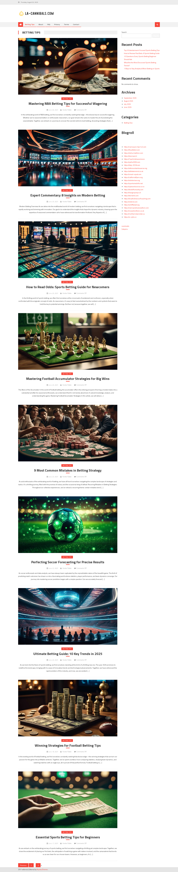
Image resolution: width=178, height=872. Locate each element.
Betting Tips (29, 24)
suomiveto (125, 226)
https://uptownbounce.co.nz (134, 186)
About (41, 24)
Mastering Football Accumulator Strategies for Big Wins (67, 378)
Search (124, 32)
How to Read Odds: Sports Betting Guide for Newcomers (67, 287)
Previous (23, 865)
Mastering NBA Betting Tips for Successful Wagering (68, 103)
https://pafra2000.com (132, 162)
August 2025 (128, 101)
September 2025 (130, 98)
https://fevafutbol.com (132, 150)
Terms (66, 24)
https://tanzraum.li (130, 156)
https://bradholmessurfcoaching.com (137, 198)
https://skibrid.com (130, 201)
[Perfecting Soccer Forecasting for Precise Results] (67, 524)
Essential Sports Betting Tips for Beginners (68, 837)
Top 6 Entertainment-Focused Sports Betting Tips (142, 50)
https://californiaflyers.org (133, 177)
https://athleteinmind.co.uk (133, 171)
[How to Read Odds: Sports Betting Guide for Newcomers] (67, 249)
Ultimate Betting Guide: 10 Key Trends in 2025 (67, 654)
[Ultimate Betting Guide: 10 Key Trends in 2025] (67, 616)
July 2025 (127, 104)
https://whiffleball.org (131, 204)
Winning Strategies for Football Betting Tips (68, 745)
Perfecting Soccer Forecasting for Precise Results (67, 562)
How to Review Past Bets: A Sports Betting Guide (141, 53)
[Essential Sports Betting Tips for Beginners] (67, 799)
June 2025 (128, 107)
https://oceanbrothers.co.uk (134, 211)
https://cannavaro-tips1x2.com (135, 147)
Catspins (125, 229)
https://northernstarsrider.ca (134, 214)
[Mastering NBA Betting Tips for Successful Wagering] (67, 66)
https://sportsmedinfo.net (133, 183)
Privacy (57, 24)
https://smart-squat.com (132, 174)
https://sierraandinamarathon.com (136, 208)
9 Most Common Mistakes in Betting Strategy (67, 470)
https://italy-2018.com (132, 165)
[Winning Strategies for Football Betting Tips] (67, 708)
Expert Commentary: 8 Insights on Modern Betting (67, 195)
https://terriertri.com (131, 195)
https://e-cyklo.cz (130, 217)
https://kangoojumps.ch (132, 192)
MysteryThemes (42, 869)
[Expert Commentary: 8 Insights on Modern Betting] (67, 158)
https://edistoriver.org (132, 180)
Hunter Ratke (66, 110)
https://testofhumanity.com (133, 189)
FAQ (48, 24)
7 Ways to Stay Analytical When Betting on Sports (142, 68)
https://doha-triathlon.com (133, 153)
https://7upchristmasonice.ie (134, 159)
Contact (76, 24)
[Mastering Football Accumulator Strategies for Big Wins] (67, 341)
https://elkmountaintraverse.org (135, 168)
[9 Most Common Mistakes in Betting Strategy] (67, 433)
